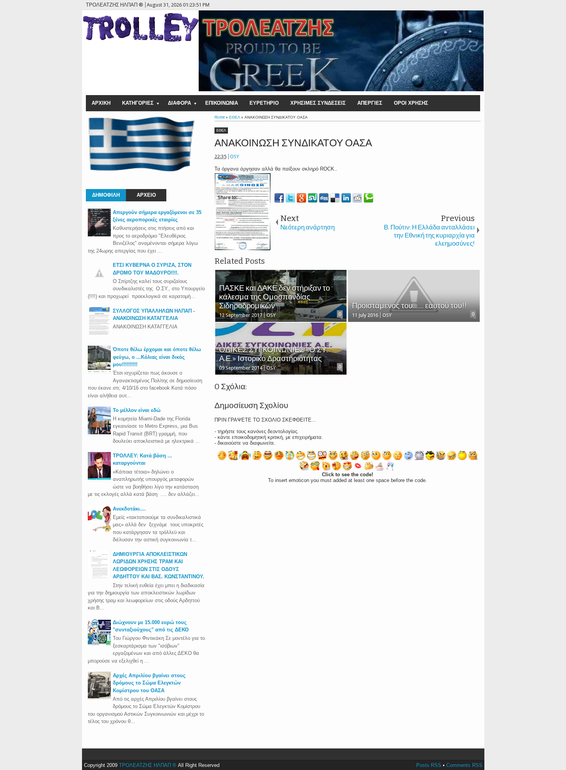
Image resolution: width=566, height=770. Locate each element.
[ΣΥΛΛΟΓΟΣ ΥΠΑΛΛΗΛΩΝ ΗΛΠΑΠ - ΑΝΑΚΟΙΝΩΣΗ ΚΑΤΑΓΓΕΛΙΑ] (99, 333)
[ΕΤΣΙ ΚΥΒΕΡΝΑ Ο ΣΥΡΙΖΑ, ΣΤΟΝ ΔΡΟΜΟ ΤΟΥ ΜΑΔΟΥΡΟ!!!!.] (99, 283)
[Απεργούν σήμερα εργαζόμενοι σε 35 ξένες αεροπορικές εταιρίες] (99, 235)
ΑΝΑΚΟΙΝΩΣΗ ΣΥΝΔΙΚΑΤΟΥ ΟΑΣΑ (293, 143)
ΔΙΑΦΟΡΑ (179, 103)
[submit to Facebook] (279, 198)
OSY (234, 156)
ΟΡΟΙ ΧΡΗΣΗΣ (411, 103)
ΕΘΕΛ (221, 130)
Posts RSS (428, 765)
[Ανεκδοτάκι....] (99, 531)
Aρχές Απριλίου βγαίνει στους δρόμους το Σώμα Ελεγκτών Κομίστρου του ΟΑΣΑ (149, 683)
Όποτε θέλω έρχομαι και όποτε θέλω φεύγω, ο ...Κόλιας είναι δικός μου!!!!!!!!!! (157, 356)
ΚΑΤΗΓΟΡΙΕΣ (138, 103)
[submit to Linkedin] (346, 198)
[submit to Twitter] (290, 198)
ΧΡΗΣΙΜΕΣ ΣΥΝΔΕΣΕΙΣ (318, 103)
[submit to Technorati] (368, 198)
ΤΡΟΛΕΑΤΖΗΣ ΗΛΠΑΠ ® (147, 765)
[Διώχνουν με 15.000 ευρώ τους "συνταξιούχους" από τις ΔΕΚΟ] (99, 645)
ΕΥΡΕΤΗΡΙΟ (264, 103)
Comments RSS (464, 765)
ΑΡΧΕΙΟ (146, 195)
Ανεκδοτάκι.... (129, 509)
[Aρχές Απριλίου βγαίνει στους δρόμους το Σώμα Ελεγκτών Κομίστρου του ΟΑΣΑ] (99, 698)
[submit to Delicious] (335, 198)
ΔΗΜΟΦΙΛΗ (106, 195)
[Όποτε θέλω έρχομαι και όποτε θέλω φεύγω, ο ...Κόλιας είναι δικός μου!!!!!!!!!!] (99, 372)
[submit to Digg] (323, 198)
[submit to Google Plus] (301, 198)
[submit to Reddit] (357, 198)
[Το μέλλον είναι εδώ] (99, 432)
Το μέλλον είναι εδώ (137, 410)
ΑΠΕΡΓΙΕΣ (369, 103)
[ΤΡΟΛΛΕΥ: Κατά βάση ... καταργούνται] (99, 478)
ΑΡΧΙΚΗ (101, 103)
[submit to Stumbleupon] (312, 198)
